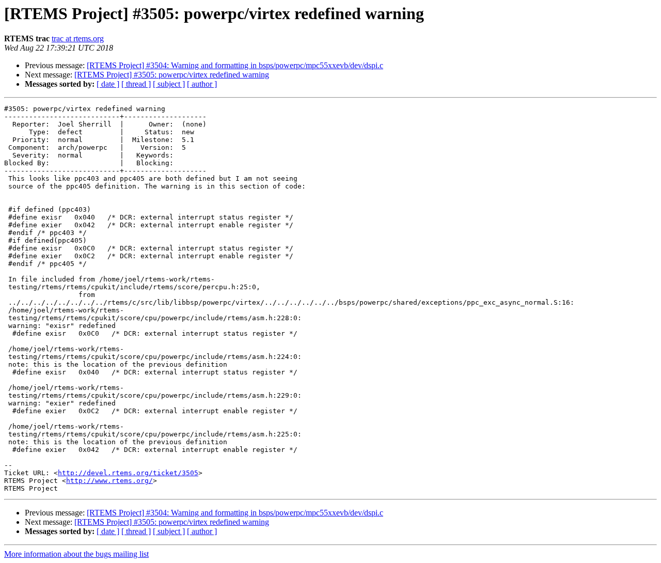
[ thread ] (136, 84)
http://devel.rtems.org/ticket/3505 (128, 473)
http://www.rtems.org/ (109, 480)
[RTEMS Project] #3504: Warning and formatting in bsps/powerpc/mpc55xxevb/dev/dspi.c (235, 65)
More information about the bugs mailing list (76, 554)
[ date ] (108, 84)
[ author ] (202, 84)
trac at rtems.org (78, 38)
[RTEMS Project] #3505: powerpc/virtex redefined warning (171, 74)
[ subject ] (169, 84)
